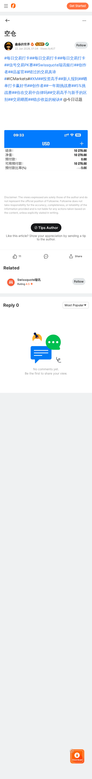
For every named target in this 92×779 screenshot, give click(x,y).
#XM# (35, 78)
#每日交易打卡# (18, 58)
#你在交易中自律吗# (32, 92)
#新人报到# (71, 78)
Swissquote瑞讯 (29, 279)
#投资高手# (51, 78)
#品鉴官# (18, 72)
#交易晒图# (20, 99)
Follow (81, 45)
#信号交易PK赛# (21, 65)
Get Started (78, 6)
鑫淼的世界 (22, 44)
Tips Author (48, 227)
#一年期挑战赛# (60, 85)
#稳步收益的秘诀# (46, 99)
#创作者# (38, 85)
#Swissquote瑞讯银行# (56, 65)
